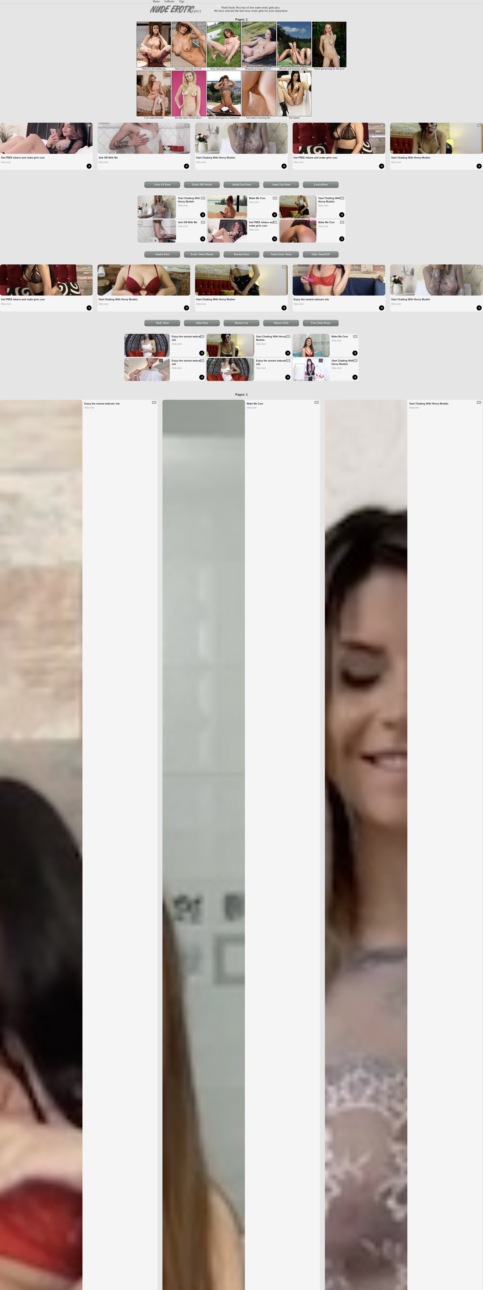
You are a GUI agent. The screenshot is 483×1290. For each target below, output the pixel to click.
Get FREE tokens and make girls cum (23, 157)
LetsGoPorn (321, 184)
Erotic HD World (202, 184)
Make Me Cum (257, 198)
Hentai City (241, 323)
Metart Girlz (281, 323)
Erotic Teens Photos (202, 254)
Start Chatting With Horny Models (215, 157)
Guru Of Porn (162, 184)
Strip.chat (6, 162)
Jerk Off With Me (108, 157)
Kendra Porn (241, 254)
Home (156, 1)
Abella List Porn (241, 184)
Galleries (169, 1)
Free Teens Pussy (320, 323)
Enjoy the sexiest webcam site (311, 299)
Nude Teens (162, 323)
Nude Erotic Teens (281, 254)
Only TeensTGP (321, 254)
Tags (181, 1)
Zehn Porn (202, 323)
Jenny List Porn (281, 184)
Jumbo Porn (162, 254)
